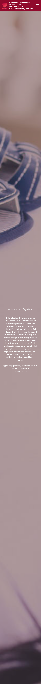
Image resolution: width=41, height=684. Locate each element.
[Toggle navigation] (37, 4)
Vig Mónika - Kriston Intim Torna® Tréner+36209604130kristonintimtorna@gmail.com (21, 5)
